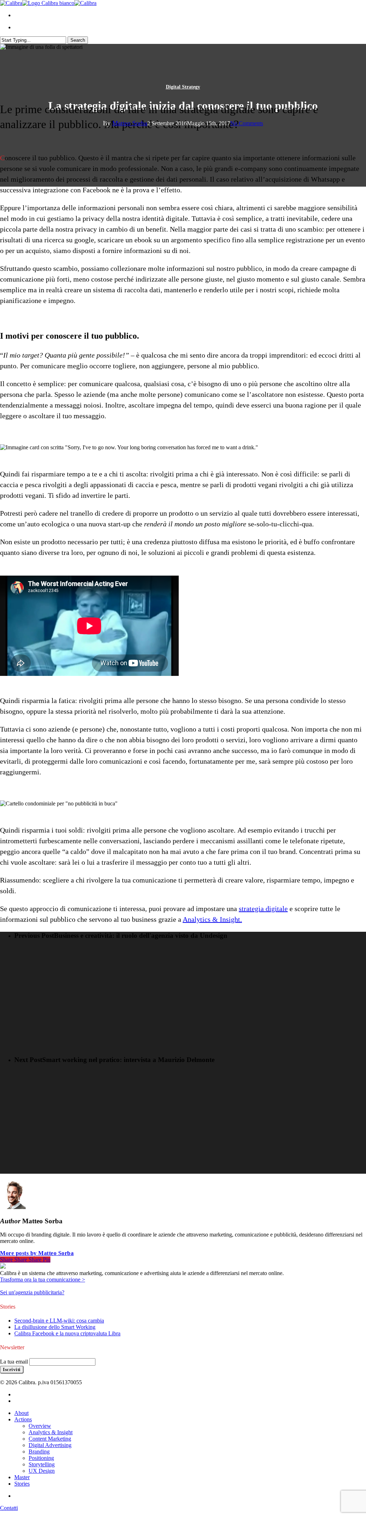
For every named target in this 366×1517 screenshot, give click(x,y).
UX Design (42, 1471)
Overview (40, 1426)
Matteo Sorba (129, 123)
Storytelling (42, 1464)
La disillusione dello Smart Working (54, 1327)
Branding (39, 1451)
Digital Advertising (50, 1445)
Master (22, 1477)
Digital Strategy (183, 87)
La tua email (14, 1362)
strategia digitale (263, 908)
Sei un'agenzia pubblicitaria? (32, 1292)
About (21, 1413)
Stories (22, 1484)
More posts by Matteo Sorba (37, 1253)
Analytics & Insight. (212, 919)
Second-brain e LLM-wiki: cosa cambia (59, 1321)
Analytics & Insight (51, 1432)
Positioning (41, 1458)
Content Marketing (50, 1439)
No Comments (246, 123)
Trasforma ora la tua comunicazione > (42, 1279)
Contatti (9, 1508)
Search (77, 40)
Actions (23, 1419)
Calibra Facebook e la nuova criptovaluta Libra (67, 1333)
